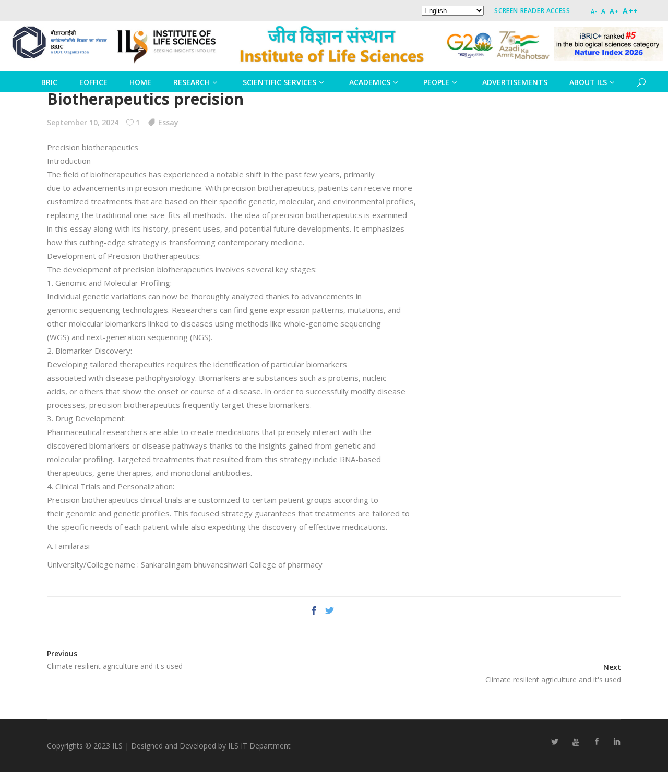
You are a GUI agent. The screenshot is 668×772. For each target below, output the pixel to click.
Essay (168, 122)
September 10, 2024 (82, 122)
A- (594, 11)
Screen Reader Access (532, 10)
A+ (614, 11)
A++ (630, 11)
